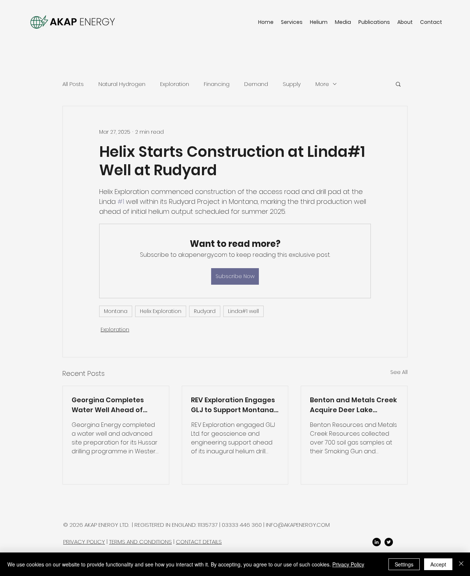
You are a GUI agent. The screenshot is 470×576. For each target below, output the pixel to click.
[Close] (461, 564)
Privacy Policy (348, 564)
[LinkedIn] (376, 542)
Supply (292, 84)
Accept (438, 564)
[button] (398, 84)
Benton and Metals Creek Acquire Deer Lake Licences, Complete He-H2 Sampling (353, 405)
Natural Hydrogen (121, 84)
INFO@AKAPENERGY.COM (298, 525)
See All (399, 372)
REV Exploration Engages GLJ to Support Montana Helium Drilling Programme (233, 405)
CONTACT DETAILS (199, 542)
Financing (216, 84)
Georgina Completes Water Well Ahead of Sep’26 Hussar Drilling (108, 405)
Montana (115, 311)
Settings (404, 564)
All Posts (73, 84)
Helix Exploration (160, 311)
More (322, 84)
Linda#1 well (243, 311)
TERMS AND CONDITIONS (140, 542)
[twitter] (388, 542)
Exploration (174, 84)
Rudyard (205, 311)
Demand (256, 84)
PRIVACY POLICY (84, 542)
